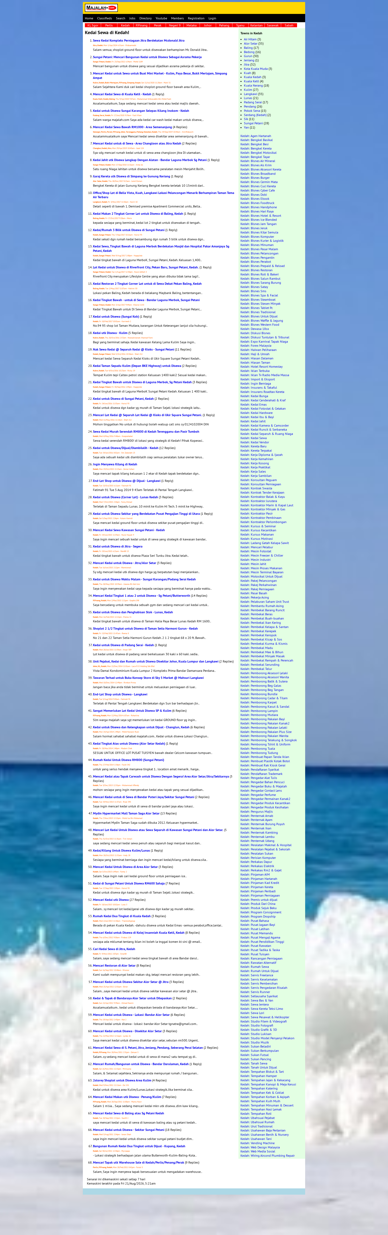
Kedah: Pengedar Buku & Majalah (263, 786)
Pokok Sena (252, 111)
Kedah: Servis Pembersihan (259, 983)
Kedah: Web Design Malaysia (260, 1147)
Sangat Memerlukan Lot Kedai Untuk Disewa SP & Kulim (132, 711)
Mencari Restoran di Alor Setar (114, 965)
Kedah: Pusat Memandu (256, 933)
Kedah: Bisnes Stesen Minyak (260, 303)
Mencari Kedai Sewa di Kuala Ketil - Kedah (122, 94)
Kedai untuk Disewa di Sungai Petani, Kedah (123, 399)
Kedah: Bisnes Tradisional (258, 312)
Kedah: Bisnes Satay (254, 287)
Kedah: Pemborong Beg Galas (260, 685)
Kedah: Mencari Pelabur (256, 547)
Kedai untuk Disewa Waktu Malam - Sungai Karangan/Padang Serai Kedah (144, 579)
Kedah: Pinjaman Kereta (256, 887)
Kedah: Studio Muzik (254, 1042)
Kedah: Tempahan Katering (259, 1088)
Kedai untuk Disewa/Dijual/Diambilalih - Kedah (125, 448)
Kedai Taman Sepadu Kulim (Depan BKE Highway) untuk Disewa (137, 366)
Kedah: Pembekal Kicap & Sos (261, 639)
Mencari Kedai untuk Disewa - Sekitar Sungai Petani (128, 1130)
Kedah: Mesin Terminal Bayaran (262, 572)
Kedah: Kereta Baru (253, 446)
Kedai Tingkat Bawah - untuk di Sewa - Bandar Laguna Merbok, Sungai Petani (146, 300)
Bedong (249, 52)
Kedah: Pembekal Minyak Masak (262, 656)
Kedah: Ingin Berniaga (255, 383)
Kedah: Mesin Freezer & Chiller (261, 555)
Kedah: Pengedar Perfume (258, 795)
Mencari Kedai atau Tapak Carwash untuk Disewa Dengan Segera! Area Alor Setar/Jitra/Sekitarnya (161, 776)
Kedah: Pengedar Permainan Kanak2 (265, 799)
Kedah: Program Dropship (258, 916)
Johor (208, 25)
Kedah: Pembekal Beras (256, 614)
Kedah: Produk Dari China (257, 904)
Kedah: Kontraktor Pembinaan (261, 518)
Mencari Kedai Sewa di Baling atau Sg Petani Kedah (128, 1113)
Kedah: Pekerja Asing (254, 597)
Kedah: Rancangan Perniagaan (261, 958)
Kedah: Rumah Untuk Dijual (259, 971)
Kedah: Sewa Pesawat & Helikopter (264, 1017)
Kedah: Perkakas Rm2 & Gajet (261, 870)
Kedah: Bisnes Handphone (258, 207)
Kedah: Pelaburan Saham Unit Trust (264, 602)
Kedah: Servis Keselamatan (259, 979)
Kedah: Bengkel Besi (254, 144)
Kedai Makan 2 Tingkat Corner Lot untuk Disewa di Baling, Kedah (138, 213)
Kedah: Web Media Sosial (257, 1151)
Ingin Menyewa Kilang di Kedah (115, 464)
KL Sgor (93, 25)
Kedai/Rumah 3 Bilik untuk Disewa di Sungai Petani (128, 230)
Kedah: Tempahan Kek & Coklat (262, 1093)
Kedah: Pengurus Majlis (256, 811)
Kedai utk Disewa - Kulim (110, 333)
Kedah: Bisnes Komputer (257, 236)
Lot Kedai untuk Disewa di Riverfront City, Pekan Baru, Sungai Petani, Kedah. (146, 267)
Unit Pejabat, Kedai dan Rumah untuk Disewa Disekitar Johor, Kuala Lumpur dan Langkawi (155, 661)
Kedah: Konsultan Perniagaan (260, 484)
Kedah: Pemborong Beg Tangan (262, 690)
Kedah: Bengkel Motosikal (258, 153)
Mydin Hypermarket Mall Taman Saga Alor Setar (126, 813)
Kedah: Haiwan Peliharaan (258, 350)
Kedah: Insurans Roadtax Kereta (262, 392)
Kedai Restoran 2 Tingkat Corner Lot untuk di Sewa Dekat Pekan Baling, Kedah (147, 284)
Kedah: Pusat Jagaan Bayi (257, 925)
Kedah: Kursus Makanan (257, 534)
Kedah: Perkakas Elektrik (257, 866)
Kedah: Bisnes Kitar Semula (259, 232)
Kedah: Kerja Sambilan (256, 476)
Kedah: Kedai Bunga (254, 396)
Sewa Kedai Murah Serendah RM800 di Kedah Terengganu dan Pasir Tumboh (146, 431)
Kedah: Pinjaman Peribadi (258, 891)
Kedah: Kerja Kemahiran (256, 459)
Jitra (246, 64)
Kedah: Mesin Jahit (253, 564)
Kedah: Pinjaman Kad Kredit (259, 883)
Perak (157, 25)
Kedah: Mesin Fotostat (255, 551)
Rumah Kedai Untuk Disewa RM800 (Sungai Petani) (128, 760)
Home (89, 18)
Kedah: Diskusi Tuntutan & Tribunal (264, 337)
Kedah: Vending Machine (257, 1143)
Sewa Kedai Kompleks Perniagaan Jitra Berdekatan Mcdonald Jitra (139, 40)
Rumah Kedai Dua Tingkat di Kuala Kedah (122, 916)
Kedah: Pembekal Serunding (259, 665)
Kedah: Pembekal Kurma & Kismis (264, 644)
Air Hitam (250, 39)
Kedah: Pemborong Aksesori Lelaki (264, 673)
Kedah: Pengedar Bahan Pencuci (262, 782)
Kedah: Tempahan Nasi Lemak (261, 1109)
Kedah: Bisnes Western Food (259, 324)
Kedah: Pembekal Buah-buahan (262, 618)
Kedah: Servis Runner (255, 992)
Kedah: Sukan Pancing (255, 1059)
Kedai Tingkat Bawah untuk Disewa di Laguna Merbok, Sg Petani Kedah (142, 382)
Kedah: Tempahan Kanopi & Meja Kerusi (268, 1084)
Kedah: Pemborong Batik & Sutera (264, 681)
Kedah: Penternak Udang (257, 841)
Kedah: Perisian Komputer (258, 858)
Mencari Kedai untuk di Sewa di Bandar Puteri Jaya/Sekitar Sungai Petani (143, 797)
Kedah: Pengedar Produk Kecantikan (265, 803)
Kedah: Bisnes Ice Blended (258, 220)
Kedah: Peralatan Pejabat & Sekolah (265, 849)
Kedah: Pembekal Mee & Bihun (261, 652)
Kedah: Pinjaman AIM (255, 874)
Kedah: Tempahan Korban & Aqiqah (265, 1097)
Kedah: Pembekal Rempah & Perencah (266, 660)
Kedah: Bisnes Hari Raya (257, 211)
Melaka (192, 25)
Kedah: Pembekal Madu (256, 648)
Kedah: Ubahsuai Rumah (257, 1122)
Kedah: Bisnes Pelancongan (259, 253)
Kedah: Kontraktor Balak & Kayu (262, 497)
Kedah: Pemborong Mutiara (259, 715)
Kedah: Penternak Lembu (257, 837)
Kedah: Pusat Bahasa (254, 921)
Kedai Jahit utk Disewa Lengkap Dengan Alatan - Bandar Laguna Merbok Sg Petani (150, 160)
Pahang (224, 25)
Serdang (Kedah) (255, 115)
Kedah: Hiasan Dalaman (256, 358)
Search (120, 18)
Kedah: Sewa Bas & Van (256, 1000)
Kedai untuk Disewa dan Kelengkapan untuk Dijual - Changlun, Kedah (141, 727)
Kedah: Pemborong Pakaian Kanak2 (265, 723)
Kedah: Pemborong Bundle (258, 694)
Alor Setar (250, 43)
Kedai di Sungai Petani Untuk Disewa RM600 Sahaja (129, 883)
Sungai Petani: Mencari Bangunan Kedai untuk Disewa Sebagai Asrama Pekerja (147, 57)
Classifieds (104, 18)
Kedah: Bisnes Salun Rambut (260, 278)
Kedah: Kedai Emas (253, 404)
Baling (248, 48)
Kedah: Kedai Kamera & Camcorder (264, 425)
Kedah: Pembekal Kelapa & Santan (264, 627)
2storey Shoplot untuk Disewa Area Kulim (122, 1080)
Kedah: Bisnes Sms (253, 291)
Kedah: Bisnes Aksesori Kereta (260, 169)
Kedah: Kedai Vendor (254, 442)
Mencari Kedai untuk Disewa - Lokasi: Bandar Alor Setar (131, 1015)
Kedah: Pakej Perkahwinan (258, 585)
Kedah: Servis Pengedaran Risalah (263, 988)
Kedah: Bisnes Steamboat (257, 299)
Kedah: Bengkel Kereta (256, 148)
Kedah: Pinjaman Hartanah (258, 879)
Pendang (250, 106)
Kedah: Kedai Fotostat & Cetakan (263, 408)
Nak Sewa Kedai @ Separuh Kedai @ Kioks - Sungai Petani (133, 349)
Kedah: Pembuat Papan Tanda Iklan (264, 757)
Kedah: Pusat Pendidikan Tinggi (262, 942)
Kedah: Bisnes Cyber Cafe (257, 190)
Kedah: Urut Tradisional (256, 1126)
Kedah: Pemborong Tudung (259, 753)
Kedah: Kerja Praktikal (255, 467)
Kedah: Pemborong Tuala (257, 748)
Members (177, 18)
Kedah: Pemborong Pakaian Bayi (262, 719)
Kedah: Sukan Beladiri (255, 1046)
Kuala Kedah (252, 77)
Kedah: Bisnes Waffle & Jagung (261, 320)
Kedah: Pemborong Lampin (259, 711)
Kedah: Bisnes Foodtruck (257, 203)
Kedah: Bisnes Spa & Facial (259, 295)
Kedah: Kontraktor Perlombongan (263, 522)
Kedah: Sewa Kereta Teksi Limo (261, 1009)
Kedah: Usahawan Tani (256, 1139)
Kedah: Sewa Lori (252, 1013)
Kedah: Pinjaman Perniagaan (260, 895)
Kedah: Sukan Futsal (254, 1055)
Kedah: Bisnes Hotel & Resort (260, 216)
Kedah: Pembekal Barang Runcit (262, 610)
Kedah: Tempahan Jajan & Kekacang (265, 1080)
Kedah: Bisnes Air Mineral (257, 161)
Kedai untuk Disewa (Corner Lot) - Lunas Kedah (125, 497)
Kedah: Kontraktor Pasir (256, 513)
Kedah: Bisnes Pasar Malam (259, 249)
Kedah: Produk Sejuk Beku (258, 908)
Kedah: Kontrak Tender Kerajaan (262, 492)
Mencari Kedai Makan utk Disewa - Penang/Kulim (127, 1097)
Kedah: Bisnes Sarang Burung (260, 282)
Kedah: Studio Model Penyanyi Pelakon (267, 1038)
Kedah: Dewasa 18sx (254, 329)
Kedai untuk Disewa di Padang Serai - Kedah (123, 645)
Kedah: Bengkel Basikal (256, 140)
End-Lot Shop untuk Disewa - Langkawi (120, 694)
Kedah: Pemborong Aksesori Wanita (264, 677)
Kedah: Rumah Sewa (254, 967)
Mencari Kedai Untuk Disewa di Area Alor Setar (125, 867)
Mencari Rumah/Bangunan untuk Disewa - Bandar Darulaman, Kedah (141, 1064)
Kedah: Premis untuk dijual (258, 900)
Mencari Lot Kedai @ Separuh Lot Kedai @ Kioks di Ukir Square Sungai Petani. (147, 415)
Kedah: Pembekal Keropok (258, 635)
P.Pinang (142, 25)
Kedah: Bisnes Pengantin (257, 257)
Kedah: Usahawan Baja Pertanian (263, 1130)
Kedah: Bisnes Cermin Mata (259, 182)
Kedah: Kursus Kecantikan (258, 530)
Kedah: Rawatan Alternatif (258, 963)
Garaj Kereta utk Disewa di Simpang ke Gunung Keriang (131, 176)
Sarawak (273, 25)
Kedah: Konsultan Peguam (258, 480)
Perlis (109, 25)
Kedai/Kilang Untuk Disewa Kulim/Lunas (121, 850)
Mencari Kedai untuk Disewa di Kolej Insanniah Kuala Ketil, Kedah (139, 932)
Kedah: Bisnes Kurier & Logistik (262, 241)
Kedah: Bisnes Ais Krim (256, 165)
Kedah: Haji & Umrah (255, 354)
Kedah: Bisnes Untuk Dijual (259, 316)
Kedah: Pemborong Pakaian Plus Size (266, 732)
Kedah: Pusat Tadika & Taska (260, 950)
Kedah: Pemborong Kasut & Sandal (264, 706)
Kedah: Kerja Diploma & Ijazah (261, 455)
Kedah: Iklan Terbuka (255, 371)
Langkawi (250, 94)
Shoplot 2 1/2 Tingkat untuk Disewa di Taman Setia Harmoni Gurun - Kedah (145, 628)
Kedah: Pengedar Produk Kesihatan (264, 807)
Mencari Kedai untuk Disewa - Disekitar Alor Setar (127, 1031)
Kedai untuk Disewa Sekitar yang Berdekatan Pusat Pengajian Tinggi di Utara (146, 514)
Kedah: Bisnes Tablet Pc (256, 308)
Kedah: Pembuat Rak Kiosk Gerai (262, 765)
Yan (246, 127)
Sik (246, 119)
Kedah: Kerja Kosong (254, 463)
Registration (196, 18)
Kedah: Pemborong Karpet (258, 702)
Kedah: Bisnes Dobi (253, 195)
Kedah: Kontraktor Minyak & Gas (262, 509)
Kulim (248, 90)
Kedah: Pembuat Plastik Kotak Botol (265, 761)
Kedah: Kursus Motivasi (256, 539)
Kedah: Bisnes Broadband (258, 174)
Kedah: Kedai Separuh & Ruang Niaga (266, 434)
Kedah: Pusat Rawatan (255, 946)
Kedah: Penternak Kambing (259, 832)
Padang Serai (253, 102)
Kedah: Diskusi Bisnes (255, 333)
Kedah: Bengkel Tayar (255, 157)
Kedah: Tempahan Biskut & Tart (262, 1072)
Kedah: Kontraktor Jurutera (258, 501)
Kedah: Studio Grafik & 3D (258, 1030)
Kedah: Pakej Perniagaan (257, 589)
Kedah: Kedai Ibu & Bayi (257, 417)
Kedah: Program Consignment (260, 912)
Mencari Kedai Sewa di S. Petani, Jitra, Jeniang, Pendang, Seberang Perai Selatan (148, 1048)
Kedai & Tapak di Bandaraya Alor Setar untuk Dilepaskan (132, 998)
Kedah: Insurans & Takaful (258, 387)
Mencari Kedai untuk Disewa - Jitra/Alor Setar (124, 563)
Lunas (248, 98)
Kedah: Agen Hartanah (255, 136)
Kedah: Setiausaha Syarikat (259, 996)
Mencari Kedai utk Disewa (111, 900)
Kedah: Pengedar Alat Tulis (258, 778)
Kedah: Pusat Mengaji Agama (260, 937)
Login (212, 18)
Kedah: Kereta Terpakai (256, 450)
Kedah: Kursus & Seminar (258, 526)
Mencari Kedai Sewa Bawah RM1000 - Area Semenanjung (132, 127)
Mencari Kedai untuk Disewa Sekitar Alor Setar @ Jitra (131, 982)
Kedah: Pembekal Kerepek (258, 631)
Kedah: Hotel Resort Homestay (261, 366)
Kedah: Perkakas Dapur (256, 862)
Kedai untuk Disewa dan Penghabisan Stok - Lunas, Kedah (133, 612)
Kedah (125, 25)
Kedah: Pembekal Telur (256, 669)
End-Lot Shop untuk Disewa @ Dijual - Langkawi (126, 481)
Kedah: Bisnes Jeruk (254, 228)
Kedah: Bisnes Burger (255, 178)
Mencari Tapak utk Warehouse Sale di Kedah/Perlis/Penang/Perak (138, 1162)
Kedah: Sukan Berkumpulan (259, 1051)
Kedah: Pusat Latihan (254, 929)
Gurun (248, 56)
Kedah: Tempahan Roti (255, 1114)
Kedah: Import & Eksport (257, 379)
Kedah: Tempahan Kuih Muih (260, 1101)
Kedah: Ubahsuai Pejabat (257, 1118)
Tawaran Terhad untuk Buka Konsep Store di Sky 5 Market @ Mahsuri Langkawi (148, 678)
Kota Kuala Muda (256, 69)
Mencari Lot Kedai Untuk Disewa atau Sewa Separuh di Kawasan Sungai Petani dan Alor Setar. (158, 830)
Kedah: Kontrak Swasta (256, 488)
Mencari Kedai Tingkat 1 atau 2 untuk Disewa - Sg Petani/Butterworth (141, 595)
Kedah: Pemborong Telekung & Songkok (268, 740)
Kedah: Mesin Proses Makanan (261, 568)
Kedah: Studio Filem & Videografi (263, 1021)
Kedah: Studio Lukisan (255, 1034)
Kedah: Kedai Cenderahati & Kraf (263, 400)
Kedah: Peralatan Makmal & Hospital (266, 845)
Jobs (132, 18)
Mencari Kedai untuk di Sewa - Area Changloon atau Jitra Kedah (137, 143)
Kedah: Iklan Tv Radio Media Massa (264, 375)
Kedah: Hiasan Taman (255, 362)
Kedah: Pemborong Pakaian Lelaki (263, 727)
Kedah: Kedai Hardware (256, 413)
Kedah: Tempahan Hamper (258, 1076)
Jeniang (249, 60)
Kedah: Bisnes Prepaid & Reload (262, 266)
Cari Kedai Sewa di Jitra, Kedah (114, 949)
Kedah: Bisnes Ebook (254, 199)
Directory (145, 18)
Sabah (289, 25)
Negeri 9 (175, 25)
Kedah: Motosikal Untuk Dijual (261, 576)
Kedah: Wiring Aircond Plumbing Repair (267, 1155)
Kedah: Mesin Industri (255, 560)
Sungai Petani (253, 123)
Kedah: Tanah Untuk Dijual (258, 1067)
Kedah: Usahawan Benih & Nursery (264, 1134)
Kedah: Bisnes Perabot (255, 262)
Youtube (161, 18)
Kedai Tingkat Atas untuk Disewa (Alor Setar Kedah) (129, 743)
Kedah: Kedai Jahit (253, 421)
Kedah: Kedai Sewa (253, 438)
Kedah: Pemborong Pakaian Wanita (264, 736)
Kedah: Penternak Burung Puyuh (262, 824)
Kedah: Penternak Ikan (255, 828)
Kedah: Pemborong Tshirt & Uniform (265, 744)
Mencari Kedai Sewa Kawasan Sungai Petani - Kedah (129, 530)
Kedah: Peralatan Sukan (256, 853)
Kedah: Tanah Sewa (253, 1063)
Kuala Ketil (251, 81)
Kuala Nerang (253, 85)
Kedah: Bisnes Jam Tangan (258, 224)
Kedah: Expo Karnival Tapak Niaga (264, 341)
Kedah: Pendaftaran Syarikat (259, 769)
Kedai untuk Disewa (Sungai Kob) (116, 316)
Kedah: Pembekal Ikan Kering (260, 623)
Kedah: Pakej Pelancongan (258, 581)
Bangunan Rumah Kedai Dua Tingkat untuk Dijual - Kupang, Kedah (139, 1146)
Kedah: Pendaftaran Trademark (261, 774)
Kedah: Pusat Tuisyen (254, 954)
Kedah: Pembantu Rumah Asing (262, 606)
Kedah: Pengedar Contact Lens (261, 790)
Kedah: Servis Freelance (256, 975)
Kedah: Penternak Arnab (256, 816)
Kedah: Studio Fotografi (256, 1025)
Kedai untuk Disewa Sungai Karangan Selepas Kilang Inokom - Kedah (141, 111)
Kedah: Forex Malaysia (255, 345)
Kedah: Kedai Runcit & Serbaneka (263, 429)
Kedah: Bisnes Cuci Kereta (258, 186)
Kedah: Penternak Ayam (256, 820)
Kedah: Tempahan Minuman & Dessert (266, 1105)
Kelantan (256, 25)
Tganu (240, 25)
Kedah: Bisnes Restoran (256, 270)
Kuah (247, 73)
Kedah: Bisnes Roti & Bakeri (259, 274)
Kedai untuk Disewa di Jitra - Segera (117, 546)
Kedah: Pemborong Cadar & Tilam (264, 698)
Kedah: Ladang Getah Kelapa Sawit (264, 543)
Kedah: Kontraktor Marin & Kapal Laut (266, 505)
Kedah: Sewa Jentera (254, 1004)
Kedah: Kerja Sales (253, 471)
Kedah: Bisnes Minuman (257, 245)
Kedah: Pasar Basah (253, 593)
